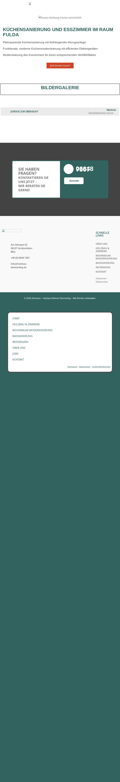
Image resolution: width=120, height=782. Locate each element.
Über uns (101, 243)
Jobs (15, 353)
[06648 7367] (69, 169)
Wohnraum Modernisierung (32, 330)
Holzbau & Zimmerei (102, 250)
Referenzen (103, 267)
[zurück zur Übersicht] (5, 111)
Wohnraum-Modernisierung (106, 257)
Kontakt (101, 271)
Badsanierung (105, 263)
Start (16, 318)
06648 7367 (84, 169)
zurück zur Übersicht (24, 111)
